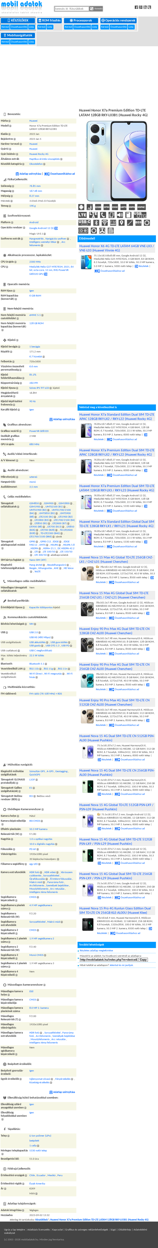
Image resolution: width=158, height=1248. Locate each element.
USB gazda (35, 645)
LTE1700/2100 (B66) (40, 536)
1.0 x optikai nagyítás (40, 839)
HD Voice (68, 568)
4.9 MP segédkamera (40, 905)
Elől (31, 991)
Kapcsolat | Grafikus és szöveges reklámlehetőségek (80, 1229)
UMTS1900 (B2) (38, 510)
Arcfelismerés (36, 885)
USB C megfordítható (40, 650)
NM (31, 624)
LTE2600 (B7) (59, 523)
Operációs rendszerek (120, 20)
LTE (36, 551)
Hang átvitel (35, 565)
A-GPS (50, 771)
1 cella (32, 1145)
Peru (60, 1175)
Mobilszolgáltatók (20, 35)
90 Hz (32, 401)
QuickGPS (34, 774)
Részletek (144, 266)
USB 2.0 (33, 632)
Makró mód (35, 882)
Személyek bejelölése (57, 885)
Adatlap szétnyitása (30, 174)
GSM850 (34, 503)
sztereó (33, 477)
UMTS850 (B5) (47, 513)
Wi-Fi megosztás (53, 674)
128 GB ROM (36, 323)
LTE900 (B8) (35, 526)
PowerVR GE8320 (39, 431)
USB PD (65, 645)
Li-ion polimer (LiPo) (40, 1135)
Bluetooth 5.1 (36, 664)
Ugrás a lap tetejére (14, 1229)
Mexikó (52, 1175)
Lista (31, 27)
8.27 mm (34, 196)
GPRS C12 (45, 541)
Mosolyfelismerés (38, 889)
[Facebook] (137, 7)
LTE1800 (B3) (42, 520)
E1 (30, 788)
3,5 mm (33, 487)
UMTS (42, 545)
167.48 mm (35, 191)
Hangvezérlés (36, 238)
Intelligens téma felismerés (43, 892)
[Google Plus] (141, 7)
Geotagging (61, 771)
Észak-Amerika (37, 1183)
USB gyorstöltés (59, 642)
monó (32, 482)
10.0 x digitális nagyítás (42, 844)
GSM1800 (64, 503)
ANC (56, 568)
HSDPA (34, 548)
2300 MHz (35, 262)
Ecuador (41, 1175)
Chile (32, 1175)
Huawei (33, 121)
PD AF (32, 849)
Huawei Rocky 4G (38, 154)
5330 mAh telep (38, 1150)
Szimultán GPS (37, 771)
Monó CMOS (36, 955)
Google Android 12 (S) (41, 228)
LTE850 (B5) (41, 523)
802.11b (34, 668)
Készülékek (20, 20)
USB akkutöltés (37, 642)
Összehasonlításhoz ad (62, 174)
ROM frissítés (51, 20)
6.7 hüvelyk (35, 356)
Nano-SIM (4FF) (37, 560)
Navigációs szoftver (55, 238)
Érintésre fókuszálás (61, 879)
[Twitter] (150, 7)
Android (33, 222)
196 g (32, 206)
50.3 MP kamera (38, 829)
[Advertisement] (79, 76)
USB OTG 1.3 (52, 645)
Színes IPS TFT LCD (39, 388)
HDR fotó (34, 872)
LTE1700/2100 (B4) (64, 520)
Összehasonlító (19, 27)
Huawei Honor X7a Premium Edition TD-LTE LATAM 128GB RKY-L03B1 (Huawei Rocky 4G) (99, 1219)
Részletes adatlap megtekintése (96, 950)
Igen (31, 290)
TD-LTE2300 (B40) (50, 533)
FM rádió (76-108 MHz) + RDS (45, 693)
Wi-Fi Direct (35, 674)
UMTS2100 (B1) (54, 506)
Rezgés (33, 568)
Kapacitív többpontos (41, 607)
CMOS (32, 897)
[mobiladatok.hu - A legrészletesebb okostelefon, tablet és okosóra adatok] (21, 7)
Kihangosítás (45, 568)
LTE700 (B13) (54, 526)
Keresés (98, 8)
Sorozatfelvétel (51, 875)
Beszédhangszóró (56, 565)
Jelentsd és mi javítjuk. (122, 965)
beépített (34, 1140)
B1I (31, 796)
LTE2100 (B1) (46, 517)
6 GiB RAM (35, 295)
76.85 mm (35, 186)
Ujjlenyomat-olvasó (39, 1079)
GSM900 (48, 503)
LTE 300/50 (41, 555)
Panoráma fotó (55, 882)
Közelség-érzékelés (39, 1082)
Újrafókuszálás (37, 879)
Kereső (6, 27)
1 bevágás (34, 346)
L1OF (32, 779)
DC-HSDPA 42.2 (66, 548)
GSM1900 (34, 506)
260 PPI (33, 383)
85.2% (32, 374)
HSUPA (54, 545)
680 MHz (34, 444)
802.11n (62, 668)
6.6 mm (33, 366)
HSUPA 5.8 (69, 545)
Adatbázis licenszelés (38, 1229)
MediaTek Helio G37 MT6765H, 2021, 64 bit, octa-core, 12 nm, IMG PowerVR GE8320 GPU (51, 270)
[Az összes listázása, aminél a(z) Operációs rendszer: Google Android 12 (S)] (56, 228)
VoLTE (38, 571)
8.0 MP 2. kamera (39, 1008)
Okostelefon (36, 164)
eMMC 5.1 (35, 315)
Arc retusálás (57, 889)
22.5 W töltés (36, 655)
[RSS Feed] (145, 7)
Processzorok (83, 20)
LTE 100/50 (49, 551)
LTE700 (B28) (48, 530)
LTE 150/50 (66, 551)
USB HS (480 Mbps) (40, 637)
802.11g (48, 668)
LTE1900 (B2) (65, 517)
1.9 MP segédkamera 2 (41, 938)
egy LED (33, 864)
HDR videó (50, 872)
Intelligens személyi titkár (42, 242)
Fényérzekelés (62, 1079)
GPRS (32, 541)
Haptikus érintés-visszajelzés (44, 159)
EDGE (56, 541)
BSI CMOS (34, 821)
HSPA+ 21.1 (49, 548)
